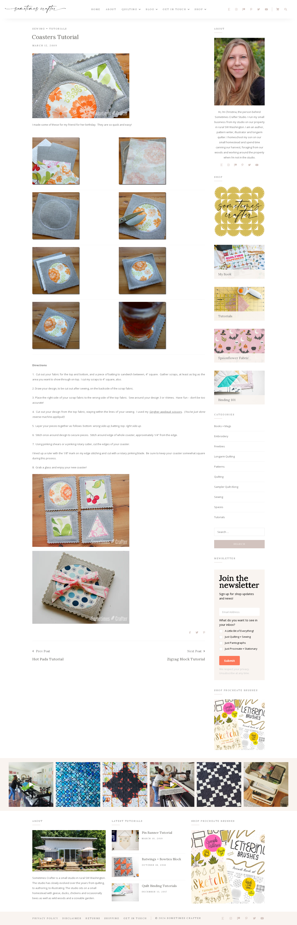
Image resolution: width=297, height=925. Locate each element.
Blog (150, 9)
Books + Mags (222, 426)
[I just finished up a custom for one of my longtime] (125, 784)
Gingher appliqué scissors (166, 412)
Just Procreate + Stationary (241, 648)
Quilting (129, 9)
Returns (92, 918)
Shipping (111, 918)
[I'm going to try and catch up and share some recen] (219, 784)
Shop (199, 9)
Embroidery (221, 436)
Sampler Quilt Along (226, 487)
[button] (239, 634)
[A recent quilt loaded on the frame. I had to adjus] (31, 784)
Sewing (38, 28)
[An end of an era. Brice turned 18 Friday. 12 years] (266, 784)
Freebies (219, 446)
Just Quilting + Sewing (238, 637)
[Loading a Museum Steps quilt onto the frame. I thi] (172, 784)
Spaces (218, 507)
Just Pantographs (235, 643)
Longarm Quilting (224, 456)
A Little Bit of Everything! (239, 631)
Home (95, 9)
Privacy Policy (45, 918)
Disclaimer (71, 918)
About (111, 9)
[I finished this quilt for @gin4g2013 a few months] (78, 784)
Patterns (219, 466)
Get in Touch (174, 9)
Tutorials (58, 28)
